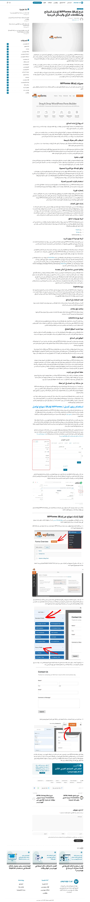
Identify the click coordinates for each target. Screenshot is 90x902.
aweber (57, 780)
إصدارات (27, 49)
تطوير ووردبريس (26, 67)
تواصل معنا (21, 887)
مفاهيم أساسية (26, 87)
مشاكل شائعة (26, 85)
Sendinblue (58, 782)
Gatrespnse (79, 782)
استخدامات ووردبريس (25, 54)
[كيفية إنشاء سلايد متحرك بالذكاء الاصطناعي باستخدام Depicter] (18, 857)
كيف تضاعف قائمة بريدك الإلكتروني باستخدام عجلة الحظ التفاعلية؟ (19, 24)
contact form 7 (40, 780)
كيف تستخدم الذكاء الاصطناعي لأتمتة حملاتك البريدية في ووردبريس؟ (72, 868)
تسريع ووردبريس (26, 64)
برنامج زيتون (69, 414)
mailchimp (72, 782)
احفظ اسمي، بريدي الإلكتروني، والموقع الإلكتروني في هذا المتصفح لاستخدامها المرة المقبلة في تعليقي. (65, 837)
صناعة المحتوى (26, 74)
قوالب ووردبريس (26, 80)
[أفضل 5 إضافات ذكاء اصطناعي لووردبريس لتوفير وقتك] (45, 857)
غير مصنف (27, 77)
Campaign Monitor (49, 780)
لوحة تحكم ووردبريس (25, 82)
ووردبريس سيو (26, 90)
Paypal (65, 782)
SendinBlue (51, 257)
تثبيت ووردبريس (26, 59)
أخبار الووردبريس (26, 44)
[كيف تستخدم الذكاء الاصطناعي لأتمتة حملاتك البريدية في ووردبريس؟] (71, 857)
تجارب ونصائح (26, 62)
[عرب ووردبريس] (78, 2)
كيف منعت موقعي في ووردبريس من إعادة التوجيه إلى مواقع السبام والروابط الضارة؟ (18, 31)
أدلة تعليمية (45, 884)
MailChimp (63, 263)
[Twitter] (77, 20)
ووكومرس (27, 92)
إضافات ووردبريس (80, 8)
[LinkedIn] (74, 20)
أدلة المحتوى (26, 46)
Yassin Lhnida (76, 18)
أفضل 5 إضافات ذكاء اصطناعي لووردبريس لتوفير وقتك (46, 867)
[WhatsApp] (75, 20)
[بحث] (7, 2)
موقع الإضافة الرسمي (58, 520)
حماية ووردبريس (26, 69)
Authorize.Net (64, 780)
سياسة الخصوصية (21, 890)
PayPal (77, 230)
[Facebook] (78, 20)
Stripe (77, 232)
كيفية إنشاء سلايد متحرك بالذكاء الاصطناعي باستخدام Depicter (20, 867)
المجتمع (21, 884)
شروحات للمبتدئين (25, 72)
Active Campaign (73, 780)
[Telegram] (72, 20)
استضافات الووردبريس (25, 56)
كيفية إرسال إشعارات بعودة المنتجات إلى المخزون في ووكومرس (19, 18)
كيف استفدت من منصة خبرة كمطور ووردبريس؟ (19, 13)
